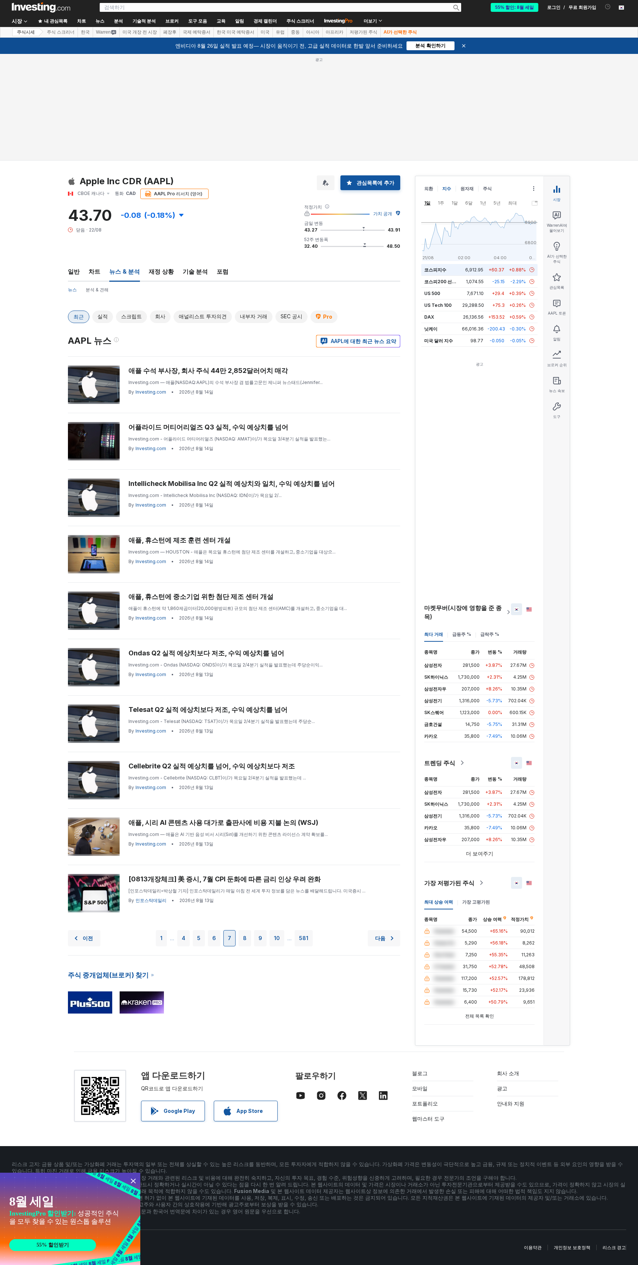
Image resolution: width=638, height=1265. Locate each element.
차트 (94, 271)
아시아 (312, 32)
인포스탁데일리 (151, 900)
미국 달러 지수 (438, 340)
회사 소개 (508, 1073)
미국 (265, 32)
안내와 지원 (510, 1103)
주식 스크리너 (300, 21)
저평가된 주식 (363, 32)
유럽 (280, 32)
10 (277, 938)
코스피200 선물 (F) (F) (447, 281)
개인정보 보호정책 (572, 1247)
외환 (428, 188)
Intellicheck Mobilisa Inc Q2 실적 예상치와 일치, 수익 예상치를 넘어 (231, 483)
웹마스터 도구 (428, 1118)
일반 (74, 271)
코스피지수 (435, 269)
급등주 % (461, 634)
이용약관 (533, 1247)
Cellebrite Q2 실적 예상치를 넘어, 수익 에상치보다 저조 (211, 766)
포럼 (223, 271)
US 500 (432, 293)
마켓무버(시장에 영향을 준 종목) (463, 612)
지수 (446, 188)
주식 (487, 188)
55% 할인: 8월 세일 (514, 7)
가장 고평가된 (476, 902)
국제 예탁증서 (196, 32)
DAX (429, 317)
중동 (295, 32)
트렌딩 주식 (439, 763)
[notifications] (608, 6)
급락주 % (489, 634)
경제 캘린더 (265, 21)
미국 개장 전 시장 (140, 32)
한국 (85, 32)
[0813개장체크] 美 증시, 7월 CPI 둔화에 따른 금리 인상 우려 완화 (224, 879)
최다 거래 (433, 634)
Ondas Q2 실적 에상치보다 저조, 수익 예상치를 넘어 (206, 653)
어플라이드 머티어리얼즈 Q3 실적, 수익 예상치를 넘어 (208, 427)
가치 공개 (382, 213)
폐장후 (169, 32)
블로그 (420, 1073)
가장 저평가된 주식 (449, 883)
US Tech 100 (438, 305)
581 (303, 938)
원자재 (467, 188)
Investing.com (151, 392)
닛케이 (431, 329)
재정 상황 (161, 271)
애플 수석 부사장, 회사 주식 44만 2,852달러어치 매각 (208, 370)
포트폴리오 (425, 1103)
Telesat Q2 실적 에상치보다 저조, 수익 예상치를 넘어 (208, 709)
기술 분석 (195, 271)
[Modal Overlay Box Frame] (70, 1219)
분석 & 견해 (97, 289)
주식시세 (26, 32)
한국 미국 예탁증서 (235, 32)
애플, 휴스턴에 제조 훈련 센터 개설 (179, 540)
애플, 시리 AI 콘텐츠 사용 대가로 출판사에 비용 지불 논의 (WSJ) (223, 822)
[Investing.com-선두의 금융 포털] (41, 7)
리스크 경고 (614, 1247)
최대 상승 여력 (438, 902)
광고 (502, 1088)
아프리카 (334, 32)
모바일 (420, 1088)
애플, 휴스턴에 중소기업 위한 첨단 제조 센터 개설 (201, 596)
